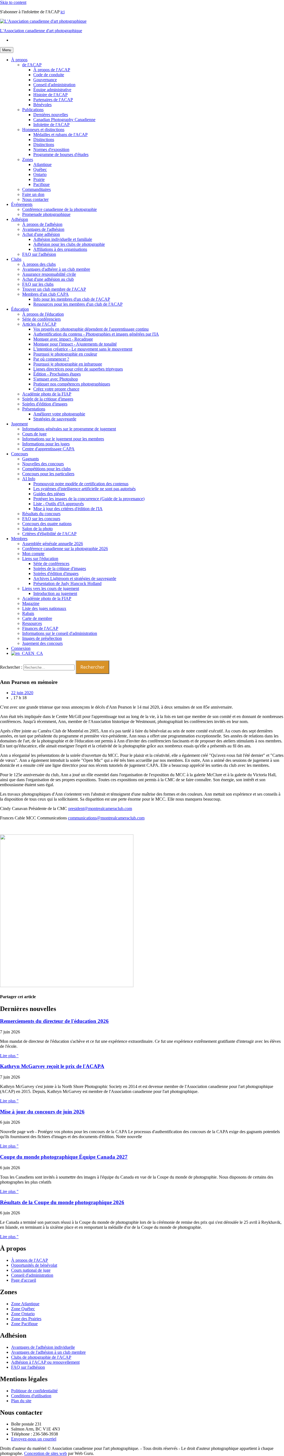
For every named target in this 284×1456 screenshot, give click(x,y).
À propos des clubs (39, 264)
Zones (27, 159)
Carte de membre (37, 618)
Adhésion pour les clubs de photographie (69, 244)
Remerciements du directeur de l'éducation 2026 (54, 1021)
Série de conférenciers (41, 319)
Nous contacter (35, 199)
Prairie (39, 179)
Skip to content (13, 2)
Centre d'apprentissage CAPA (48, 448)
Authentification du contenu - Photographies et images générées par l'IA (96, 334)
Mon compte (33, 553)
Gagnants (30, 458)
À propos (19, 59)
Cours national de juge (30, 1270)
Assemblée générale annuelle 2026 (52, 543)
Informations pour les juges (46, 443)
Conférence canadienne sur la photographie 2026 (65, 548)
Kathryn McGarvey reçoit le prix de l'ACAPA (52, 1066)
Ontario (40, 174)
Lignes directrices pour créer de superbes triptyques (78, 369)
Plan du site (21, 1400)
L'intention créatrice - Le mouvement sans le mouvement (82, 349)
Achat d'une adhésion (41, 234)
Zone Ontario (23, 1313)
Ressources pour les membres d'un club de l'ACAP (78, 304)
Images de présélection (42, 638)
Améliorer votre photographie (59, 414)
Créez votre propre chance (56, 389)
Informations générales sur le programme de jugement (69, 428)
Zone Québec (23, 1308)
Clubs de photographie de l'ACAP (41, 1357)
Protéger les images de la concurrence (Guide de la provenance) (88, 498)
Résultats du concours (41, 513)
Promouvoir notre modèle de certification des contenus (80, 483)
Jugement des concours (42, 643)
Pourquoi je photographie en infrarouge (67, 364)
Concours (19, 453)
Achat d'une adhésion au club (48, 279)
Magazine (30, 603)
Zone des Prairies (26, 1318)
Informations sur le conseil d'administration (59, 633)
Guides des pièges (49, 493)
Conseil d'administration (54, 84)
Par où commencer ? (51, 359)
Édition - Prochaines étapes (57, 374)
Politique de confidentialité (34, 1390)
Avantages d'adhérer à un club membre (56, 269)
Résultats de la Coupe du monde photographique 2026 (62, 1202)
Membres (19, 538)
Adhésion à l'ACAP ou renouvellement (45, 1362)
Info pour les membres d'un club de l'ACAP (71, 299)
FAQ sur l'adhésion (39, 254)
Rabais (28, 613)
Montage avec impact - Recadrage (63, 339)
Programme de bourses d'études (60, 154)
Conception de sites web (45, 1453)
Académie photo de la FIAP (46, 394)
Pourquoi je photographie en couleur (65, 354)
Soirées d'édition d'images (44, 404)
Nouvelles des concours (43, 463)
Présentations (33, 409)
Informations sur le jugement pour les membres (63, 438)
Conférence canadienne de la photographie (59, 209)
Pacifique (41, 184)
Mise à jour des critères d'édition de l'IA (68, 508)
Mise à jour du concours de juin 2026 (42, 1112)
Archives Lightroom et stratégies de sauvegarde (74, 578)
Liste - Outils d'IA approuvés (58, 503)
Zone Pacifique (24, 1323)
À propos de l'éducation (43, 314)
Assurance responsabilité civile (49, 274)
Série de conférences (51, 563)
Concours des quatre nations (47, 523)
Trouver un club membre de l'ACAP (54, 289)
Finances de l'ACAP (40, 628)
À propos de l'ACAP (51, 69)
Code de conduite (48, 74)
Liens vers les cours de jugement (50, 588)
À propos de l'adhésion (42, 224)
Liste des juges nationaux (44, 608)
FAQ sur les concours (41, 518)
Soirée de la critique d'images (47, 399)
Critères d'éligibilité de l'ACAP (49, 533)
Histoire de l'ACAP (50, 94)
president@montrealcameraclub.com (100, 808)
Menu (6, 50)
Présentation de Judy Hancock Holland (67, 583)
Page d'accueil (23, 1280)
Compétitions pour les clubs (46, 468)
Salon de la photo (37, 528)
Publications (33, 109)
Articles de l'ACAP (39, 324)
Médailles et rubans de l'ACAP (60, 134)
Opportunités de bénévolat (34, 1265)
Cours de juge (34, 433)
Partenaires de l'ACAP (53, 99)
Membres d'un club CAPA (45, 294)
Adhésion (19, 219)
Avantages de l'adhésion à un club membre (48, 1352)
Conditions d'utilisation (31, 1395)
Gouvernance (45, 79)
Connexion (21, 648)
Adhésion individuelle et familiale (62, 239)
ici (62, 11)
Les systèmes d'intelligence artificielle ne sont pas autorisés (84, 488)
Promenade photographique (46, 214)
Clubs (16, 259)
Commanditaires (36, 189)
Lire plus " (9, 1055)
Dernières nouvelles (50, 114)
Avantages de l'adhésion (43, 229)
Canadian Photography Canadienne (64, 119)
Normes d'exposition (51, 149)
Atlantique (42, 164)
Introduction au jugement (55, 593)
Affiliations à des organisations (60, 249)
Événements (21, 204)
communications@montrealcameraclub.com (106, 818)
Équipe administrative (52, 89)
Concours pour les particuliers (48, 473)
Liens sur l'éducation (40, 558)
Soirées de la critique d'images (59, 568)
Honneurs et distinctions (43, 129)
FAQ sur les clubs (38, 284)
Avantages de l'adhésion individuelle (43, 1347)
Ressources (32, 623)
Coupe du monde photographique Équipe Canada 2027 (64, 1157)
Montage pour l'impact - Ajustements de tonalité (75, 344)
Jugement (19, 424)
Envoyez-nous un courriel (33, 1439)
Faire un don (33, 194)
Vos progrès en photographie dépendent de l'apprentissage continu (91, 329)
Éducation (20, 309)
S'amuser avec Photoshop (55, 379)
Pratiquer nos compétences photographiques (71, 384)
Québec (40, 169)
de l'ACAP (32, 64)
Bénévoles (42, 104)
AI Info (28, 478)
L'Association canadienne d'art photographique (41, 30)
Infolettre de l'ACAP (51, 124)
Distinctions (43, 139)
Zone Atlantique (25, 1303)
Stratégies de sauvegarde (54, 419)
